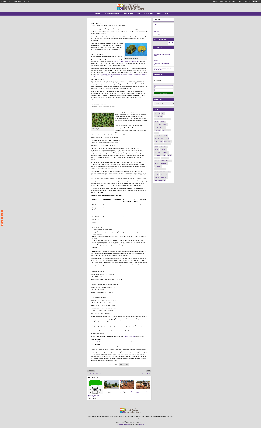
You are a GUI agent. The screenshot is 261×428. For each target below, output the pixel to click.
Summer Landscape (160, 169)
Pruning (157, 158)
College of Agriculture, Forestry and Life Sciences (18, 1)
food (163, 130)
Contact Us (141, 424)
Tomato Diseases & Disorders (161, 50)
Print (114, 25)
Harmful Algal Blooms (161, 135)
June (156, 146)
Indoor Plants (129, 14)
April (163, 113)
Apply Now (241, 1)
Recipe (157, 160)
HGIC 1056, (106, 74)
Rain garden (165, 158)
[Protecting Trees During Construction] (95, 387)
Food (139, 14)
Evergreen (158, 127)
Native (157, 149)
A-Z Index (215, 1)
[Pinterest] (2, 218)
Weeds (157, 174)
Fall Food (157, 130)
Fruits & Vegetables (112, 14)
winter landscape (160, 180)
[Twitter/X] (2, 214)
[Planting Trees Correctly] (127, 384)
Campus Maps (228, 1)
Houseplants (167, 141)
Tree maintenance (160, 171)
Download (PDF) (121, 25)
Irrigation (167, 144)
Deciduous (158, 124)
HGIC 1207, (108, 76)
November (163, 149)
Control (162, 121)
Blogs (157, 121)
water (168, 171)
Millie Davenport (95, 341)
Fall (164, 127)
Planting (165, 152)
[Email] (2, 221)
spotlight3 (158, 166)
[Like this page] (2, 224)
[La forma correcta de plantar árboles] (143, 384)
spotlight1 (164, 163)
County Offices (157, 34)
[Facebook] (2, 211)
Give (166, 14)
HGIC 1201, (133, 74)
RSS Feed (156, 31)
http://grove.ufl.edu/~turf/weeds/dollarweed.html (126, 61)
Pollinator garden (160, 155)
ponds (169, 155)
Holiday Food (158, 141)
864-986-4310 (120, 424)
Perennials (158, 152)
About (160, 14)
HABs (156, 132)
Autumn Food (158, 116)
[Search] (259, 1)
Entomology (149, 14)
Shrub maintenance (166, 160)
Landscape (97, 14)
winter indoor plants (161, 177)
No (127, 364)
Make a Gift (247, 1)
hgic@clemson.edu (130, 336)
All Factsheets (157, 24)
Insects (157, 144)
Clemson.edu (4, 1)
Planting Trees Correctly (126, 391)
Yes (121, 364)
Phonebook (234, 1)
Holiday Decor (165, 138)
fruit (168, 130)
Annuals (157, 113)
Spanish (157, 163)
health (157, 138)
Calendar (221, 1)
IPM (162, 144)
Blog (169, 119)
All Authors (157, 28)
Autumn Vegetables (160, 119)
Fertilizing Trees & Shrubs (110, 391)
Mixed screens (163, 146)
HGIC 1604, (120, 74)
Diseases (165, 124)
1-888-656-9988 (127, 424)
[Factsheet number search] (160, 43)
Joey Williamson (95, 346)
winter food (164, 174)
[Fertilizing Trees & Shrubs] (111, 384)
